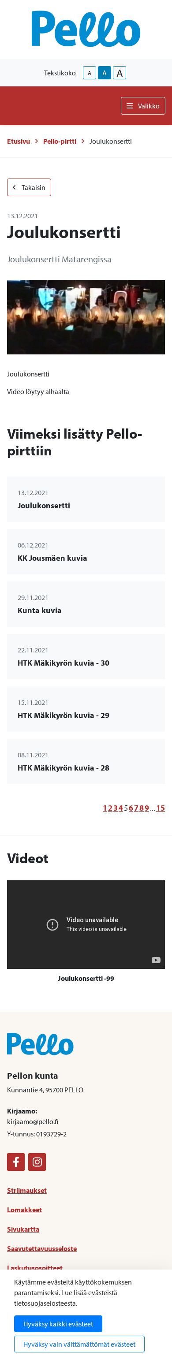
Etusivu (18, 141)
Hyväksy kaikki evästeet (58, 1323)
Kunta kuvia (40, 610)
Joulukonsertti (44, 505)
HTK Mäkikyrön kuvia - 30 (63, 663)
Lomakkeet (24, 1209)
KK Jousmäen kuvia (52, 558)
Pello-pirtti (59, 141)
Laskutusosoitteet (35, 1267)
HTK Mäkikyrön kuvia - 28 (63, 768)
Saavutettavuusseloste (42, 1248)
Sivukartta (23, 1229)
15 (160, 808)
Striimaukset (27, 1190)
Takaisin (33, 187)
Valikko (149, 105)
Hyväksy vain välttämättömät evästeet (79, 1344)
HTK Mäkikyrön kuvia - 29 (63, 715)
